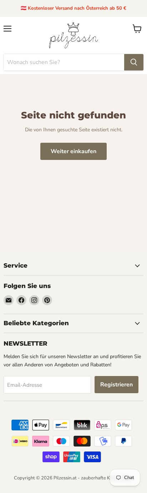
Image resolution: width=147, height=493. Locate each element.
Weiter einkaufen (73, 151)
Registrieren (116, 385)
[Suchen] (133, 62)
